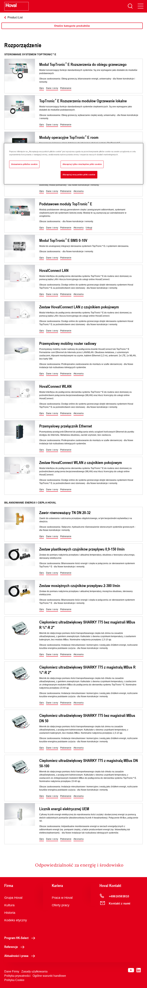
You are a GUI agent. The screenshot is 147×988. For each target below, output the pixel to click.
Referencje (11, 946)
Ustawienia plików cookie (24, 164)
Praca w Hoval (62, 897)
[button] (41, 88)
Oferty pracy (60, 905)
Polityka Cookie (14, 980)
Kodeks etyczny (15, 920)
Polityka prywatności (17, 975)
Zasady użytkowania (34, 971)
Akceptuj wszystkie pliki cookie (79, 174)
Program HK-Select (16, 937)
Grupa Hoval (13, 897)
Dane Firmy (11, 971)
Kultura (9, 905)
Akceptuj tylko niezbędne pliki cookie (82, 164)
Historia (9, 912)
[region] (72, 29)
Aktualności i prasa (16, 955)
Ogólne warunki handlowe (49, 975)
